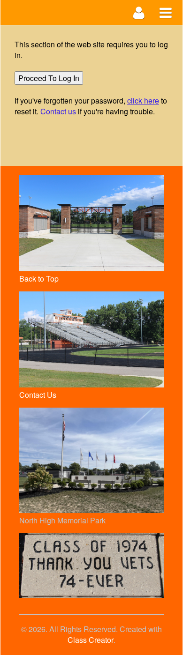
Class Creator (91, 640)
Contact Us (37, 394)
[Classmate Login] (139, 12)
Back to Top (39, 278)
